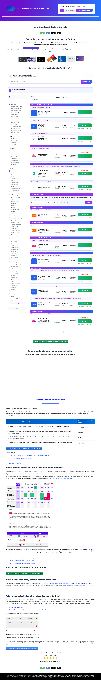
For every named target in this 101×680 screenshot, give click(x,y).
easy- (14, 676)
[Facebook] (48, 33)
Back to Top (81, 332)
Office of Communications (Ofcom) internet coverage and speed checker (28, 609)
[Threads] (59, 33)
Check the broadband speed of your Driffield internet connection (55, 583)
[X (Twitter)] (53, 33)
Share (90, 115)
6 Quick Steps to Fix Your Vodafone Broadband (21, 461)
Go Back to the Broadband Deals (50, 403)
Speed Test (47, 18)
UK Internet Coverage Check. (16, 607)
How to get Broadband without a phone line (20, 458)
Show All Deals (90, 332)
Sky (31, 549)
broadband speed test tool (77, 675)
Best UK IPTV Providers (15, 463)
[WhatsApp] (42, 33)
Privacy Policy (68, 18)
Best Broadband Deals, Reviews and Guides (33, 8)
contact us (79, 50)
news (93, 675)
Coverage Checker (38, 18)
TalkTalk (91, 549)
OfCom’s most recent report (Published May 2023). (59, 478)
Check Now (87, 81)
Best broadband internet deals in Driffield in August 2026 (24, 558)
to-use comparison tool (20, 676)
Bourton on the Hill (64, 676)
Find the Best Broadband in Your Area (72, 7)
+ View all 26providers (17, 303)
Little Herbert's (72, 676)
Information (59, 18)
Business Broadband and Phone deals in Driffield (64, 571)
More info (80, 115)
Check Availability (84, 10)
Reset (18, 308)
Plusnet (27, 549)
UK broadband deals (53, 676)
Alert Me (89, 202)
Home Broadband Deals (26, 18)
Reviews (53, 18)
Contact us (77, 18)
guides (8, 676)
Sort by (32, 96)
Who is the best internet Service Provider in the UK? (22, 563)
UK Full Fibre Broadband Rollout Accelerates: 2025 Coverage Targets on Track (29, 455)
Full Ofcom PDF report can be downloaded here (21, 560)
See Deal (84, 112)
